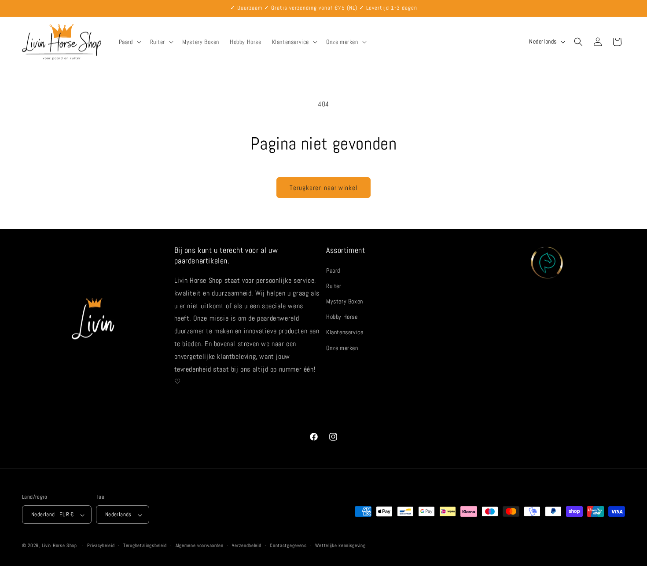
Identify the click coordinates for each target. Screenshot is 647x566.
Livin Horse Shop (59, 546)
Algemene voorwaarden (200, 545)
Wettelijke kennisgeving (340, 545)
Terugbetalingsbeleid (145, 545)
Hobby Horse (342, 317)
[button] (129, 42)
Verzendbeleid (246, 545)
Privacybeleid (100, 545)
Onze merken (342, 347)
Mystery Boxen (344, 301)
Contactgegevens (288, 545)
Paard (333, 270)
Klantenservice (344, 332)
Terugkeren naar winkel (323, 187)
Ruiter (334, 285)
